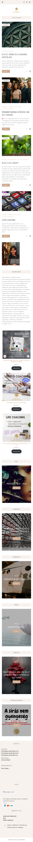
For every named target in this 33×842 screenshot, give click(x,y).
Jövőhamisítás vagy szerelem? (16, 579)
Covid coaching (8, 220)
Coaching (4, 106)
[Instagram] (26, 2)
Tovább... (5, 71)
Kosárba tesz (16, 368)
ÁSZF (4, 818)
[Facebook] (23, 2)
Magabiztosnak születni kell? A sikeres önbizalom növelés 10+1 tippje (16, 675)
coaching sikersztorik (14, 106)
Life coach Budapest (8, 51)
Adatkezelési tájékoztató (9, 816)
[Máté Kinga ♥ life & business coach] (16, 10)
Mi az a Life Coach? (10, 163)
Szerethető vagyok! (16, 627)
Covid (19, 214)
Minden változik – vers (16, 483)
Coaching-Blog (12, 159)
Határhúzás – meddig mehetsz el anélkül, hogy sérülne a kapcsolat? (16, 531)
